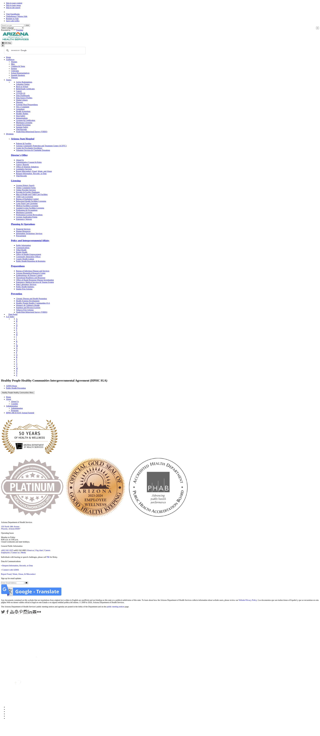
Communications (22, 248)
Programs (14, 410)
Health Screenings (23, 111)
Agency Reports (22, 164)
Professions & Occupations (26, 210)
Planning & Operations (23, 224)
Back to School (22, 86)
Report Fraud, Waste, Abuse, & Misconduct (18, 574)
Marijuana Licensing (24, 123)
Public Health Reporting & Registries (30, 261)
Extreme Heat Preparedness (27, 105)
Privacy (9, 709)
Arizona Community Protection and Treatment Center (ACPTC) (41, 146)
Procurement (21, 236)
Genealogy (20, 109)
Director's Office (19, 155)
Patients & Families (23, 143)
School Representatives (20, 73)
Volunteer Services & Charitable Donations (33, 150)
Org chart (39, 550)
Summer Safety (22, 127)
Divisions (10, 134)
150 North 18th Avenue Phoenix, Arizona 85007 (10, 527)
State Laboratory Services (26, 284)
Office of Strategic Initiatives (27, 167)
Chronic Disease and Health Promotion (31, 299)
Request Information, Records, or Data (31, 173)
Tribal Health (21, 250)
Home (8, 57)
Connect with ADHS (10, 570)
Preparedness (18, 266)
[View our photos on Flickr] (39, 613)
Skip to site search (13, 8)
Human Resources (23, 231)
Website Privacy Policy (248, 600)
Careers (47, 550)
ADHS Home (11, 386)
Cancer (19, 91)
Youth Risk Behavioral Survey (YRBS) (31, 132)
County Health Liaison (25, 259)
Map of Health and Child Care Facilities (32, 194)
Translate (19, 30)
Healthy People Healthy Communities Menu (18, 393)
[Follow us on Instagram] (26, 613)
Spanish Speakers (18, 75)
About (8, 399)
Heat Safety (20, 116)
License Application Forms (26, 217)
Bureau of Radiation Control (27, 199)
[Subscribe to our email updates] (34, 613)
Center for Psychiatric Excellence (29, 148)
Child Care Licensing (24, 197)
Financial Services (23, 229)
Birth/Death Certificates (25, 89)
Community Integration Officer (28, 257)
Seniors (14, 68)
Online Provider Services (26, 190)
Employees (5, 552)
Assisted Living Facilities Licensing (30, 208)
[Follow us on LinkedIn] (30, 613)
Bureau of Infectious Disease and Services (32, 271)
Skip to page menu (13, 5)
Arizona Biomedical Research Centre (30, 273)
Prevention (16, 293)
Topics (8, 80)
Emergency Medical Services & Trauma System (35, 282)
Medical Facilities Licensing (27, 206)
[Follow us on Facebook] (8, 613)
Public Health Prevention (16, 388)
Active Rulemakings (24, 82)
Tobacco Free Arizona (25, 310)
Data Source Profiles (24, 98)
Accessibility (11, 711)
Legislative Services (24, 169)
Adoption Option (23, 84)
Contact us (15, 552)
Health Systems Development (27, 301)
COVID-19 (20, 93)
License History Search (25, 185)
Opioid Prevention (23, 125)
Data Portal (12, 314)
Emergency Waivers (24, 219)
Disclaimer (10, 714)
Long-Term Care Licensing (27, 203)
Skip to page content (14, 3)
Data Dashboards (23, 96)
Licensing (16, 180)
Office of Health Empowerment (28, 254)
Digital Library (22, 100)
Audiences (10, 59)
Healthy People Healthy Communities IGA (33, 303)
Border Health (21, 252)
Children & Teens (18, 66)
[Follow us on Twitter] (3, 613)
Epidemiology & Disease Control (29, 275)
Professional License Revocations (29, 215)
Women (14, 62)
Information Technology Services (29, 233)
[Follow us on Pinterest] (21, 613)
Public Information (23, 245)
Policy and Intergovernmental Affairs (30, 240)
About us (30, 550)
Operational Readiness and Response (30, 278)
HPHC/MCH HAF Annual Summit (20, 413)
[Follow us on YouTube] (12, 613)
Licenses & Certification (25, 120)
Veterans (14, 77)
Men (13, 64)
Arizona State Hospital (22, 138)
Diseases (19, 102)
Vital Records (21, 129)
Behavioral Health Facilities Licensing (31, 201)
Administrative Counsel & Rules (29, 162)
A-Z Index (10, 317)
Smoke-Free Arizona (24, 289)
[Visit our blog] (16, 613)
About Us (20, 160)
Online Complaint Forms (26, 188)
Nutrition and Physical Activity (28, 308)
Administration (12, 406)
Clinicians (15, 71)
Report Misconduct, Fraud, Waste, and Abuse (34, 171)
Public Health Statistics (25, 287)
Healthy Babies (22, 114)
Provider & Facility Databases (28, 192)
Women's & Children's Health (28, 305)
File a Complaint (22, 107)
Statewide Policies (13, 707)
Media (23, 552)
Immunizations (22, 118)
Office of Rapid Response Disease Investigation (35, 280)
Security (9, 716)
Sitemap (9, 718)
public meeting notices (115, 607)
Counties (14, 404)
